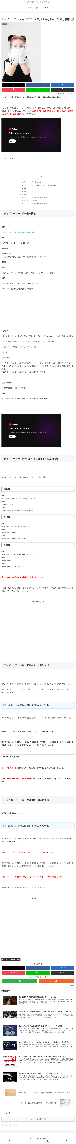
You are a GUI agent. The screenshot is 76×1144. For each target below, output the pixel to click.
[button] (62, 90)
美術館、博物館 (16, 959)
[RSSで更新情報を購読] (56, 981)
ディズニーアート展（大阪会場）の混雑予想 (35, 203)
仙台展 (24, 194)
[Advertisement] (38, 616)
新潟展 (24, 191)
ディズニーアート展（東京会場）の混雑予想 (35, 197)
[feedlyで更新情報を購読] (19, 981)
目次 (35, 176)
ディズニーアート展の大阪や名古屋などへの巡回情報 (38, 185)
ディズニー (6, 959)
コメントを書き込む (38, 1119)
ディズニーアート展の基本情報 (30, 182)
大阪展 (24, 188)
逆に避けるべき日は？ (31, 200)
